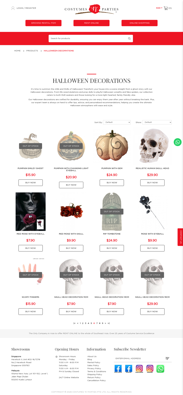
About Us (92, 357)
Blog (89, 360)
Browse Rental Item (43, 23)
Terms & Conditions (96, 372)
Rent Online (91, 23)
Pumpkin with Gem (111, 168)
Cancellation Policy (96, 381)
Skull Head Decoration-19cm (152, 297)
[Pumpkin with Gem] (112, 146)
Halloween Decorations (59, 51)
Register (30, 8)
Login (20, 8)
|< (74, 323)
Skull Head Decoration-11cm (71, 297)
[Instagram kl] (139, 368)
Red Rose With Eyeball (30, 234)
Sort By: (98, 122)
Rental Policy (93, 363)
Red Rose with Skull (71, 234)
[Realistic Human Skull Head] (152, 146)
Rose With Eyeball (152, 234)
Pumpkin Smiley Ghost (30, 168)
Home (17, 51)
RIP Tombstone (112, 234)
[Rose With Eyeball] (152, 212)
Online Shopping (140, 23)
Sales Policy (93, 366)
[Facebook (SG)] (128, 368)
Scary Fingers (30, 297)
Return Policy (94, 378)
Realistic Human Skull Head (152, 168)
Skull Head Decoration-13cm (112, 297)
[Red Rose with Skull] (71, 212)
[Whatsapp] (160, 368)
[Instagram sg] (150, 368)
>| (109, 323)
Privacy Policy (94, 369)
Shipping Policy (94, 375)
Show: (139, 122)
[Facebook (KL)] (118, 368)
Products (32, 51)
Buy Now (30, 183)
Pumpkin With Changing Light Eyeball (71, 169)
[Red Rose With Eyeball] (30, 212)
